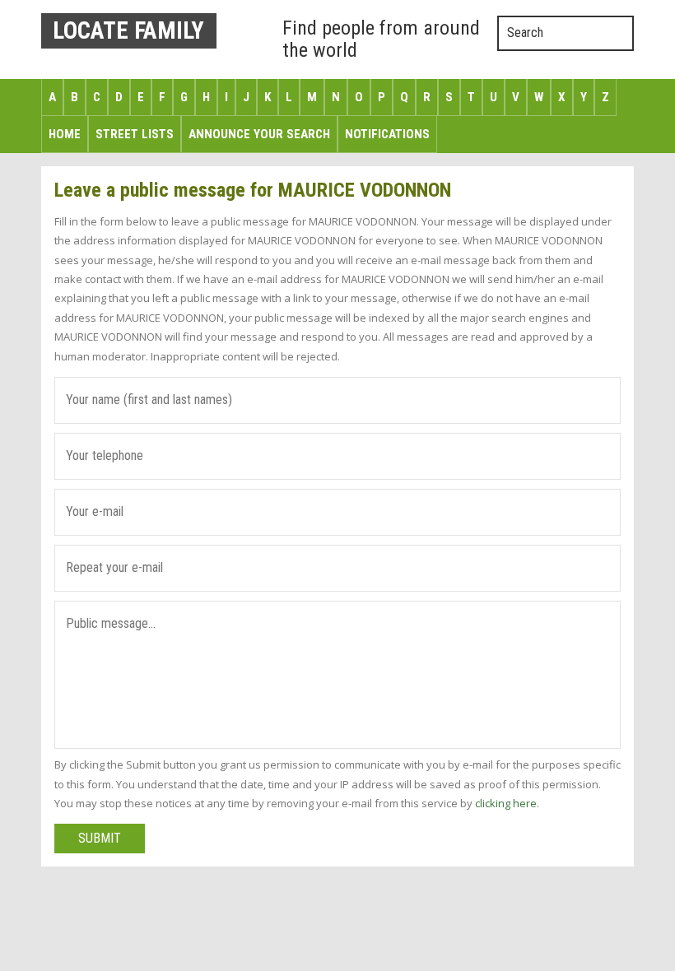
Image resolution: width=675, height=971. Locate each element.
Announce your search (259, 134)
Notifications (387, 134)
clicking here (506, 803)
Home (65, 134)
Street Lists (134, 134)
